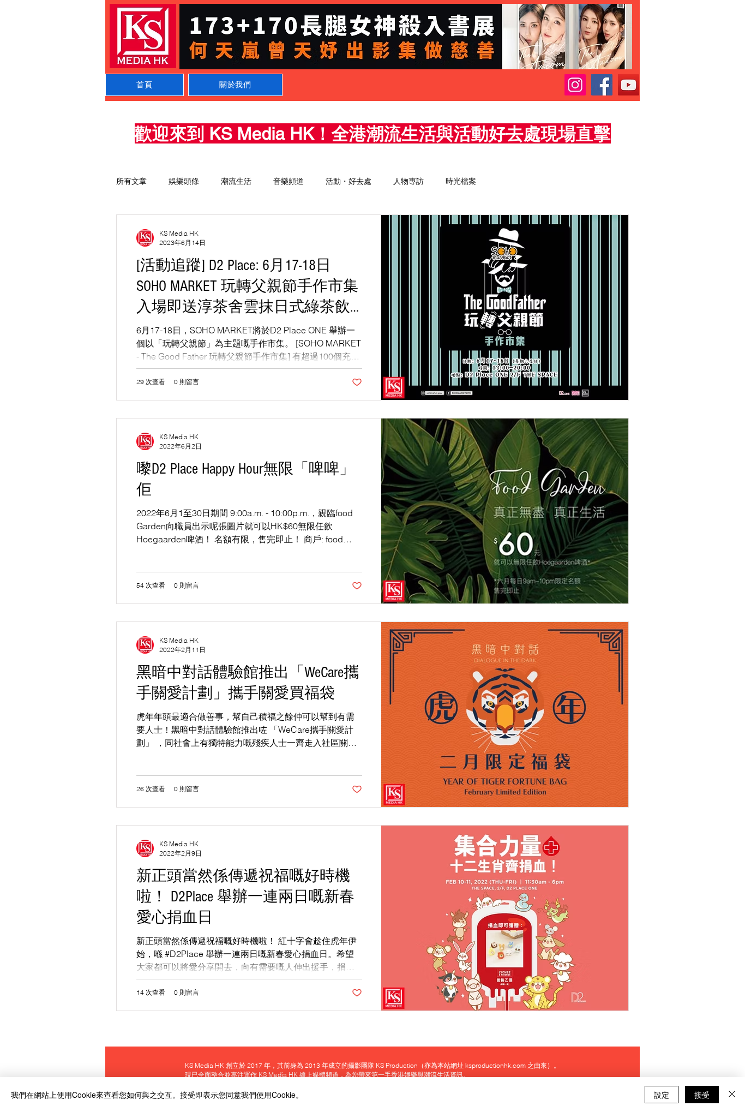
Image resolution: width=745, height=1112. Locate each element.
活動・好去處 (348, 181)
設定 (661, 1094)
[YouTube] (628, 84)
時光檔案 (461, 181)
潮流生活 (236, 181)
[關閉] (731, 1094)
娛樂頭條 (184, 181)
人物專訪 (408, 181)
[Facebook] (601, 84)
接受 (702, 1094)
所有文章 (131, 181)
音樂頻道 (288, 181)
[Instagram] (575, 84)
